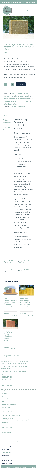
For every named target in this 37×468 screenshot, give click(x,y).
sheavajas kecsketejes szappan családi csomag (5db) (26, 302)
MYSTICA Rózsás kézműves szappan (8, 335)
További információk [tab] (7, 121)
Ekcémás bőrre (9, 96)
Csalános (13, 106)
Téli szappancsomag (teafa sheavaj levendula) (10, 302)
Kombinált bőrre (9, 99)
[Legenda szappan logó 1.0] (7, 6)
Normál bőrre (20, 99)
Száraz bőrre (16, 93)
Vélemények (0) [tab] (7, 128)
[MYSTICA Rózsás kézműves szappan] (10, 324)
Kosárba (21, 84)
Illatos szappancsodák (22, 96)
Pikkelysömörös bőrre (15, 101)
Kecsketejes (21, 106)
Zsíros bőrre (12, 104)
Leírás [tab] (5, 115)
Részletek (14, 315)
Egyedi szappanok (27, 93)
